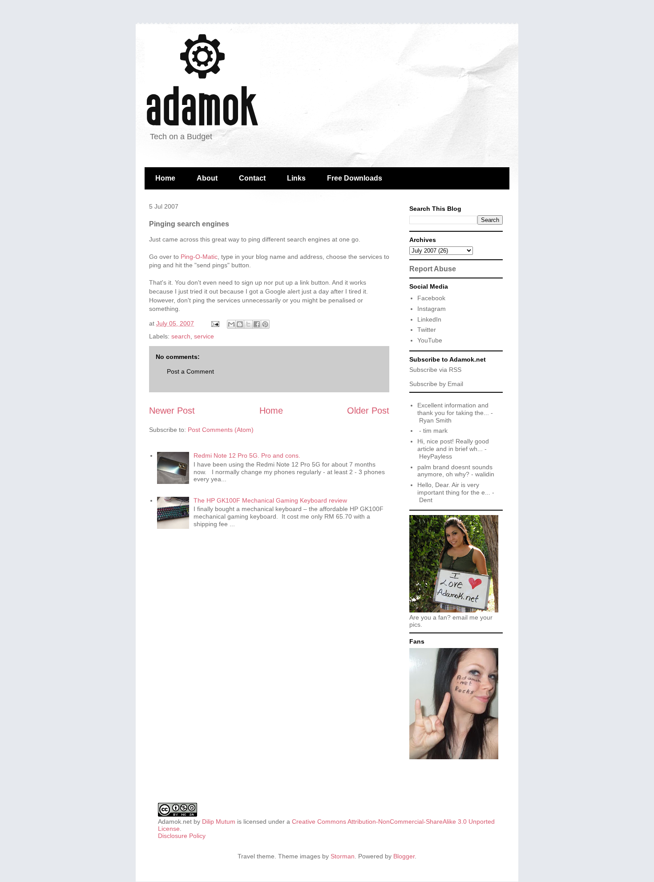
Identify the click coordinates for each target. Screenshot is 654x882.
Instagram (431, 308)
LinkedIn (429, 319)
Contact (252, 178)
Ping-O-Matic (199, 256)
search (180, 336)
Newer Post (172, 410)
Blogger (404, 856)
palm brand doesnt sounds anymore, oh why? (455, 470)
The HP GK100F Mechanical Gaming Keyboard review (270, 500)
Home (165, 178)
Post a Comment (190, 371)
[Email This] (231, 324)
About (207, 178)
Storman (343, 856)
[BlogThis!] (239, 324)
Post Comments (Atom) (221, 429)
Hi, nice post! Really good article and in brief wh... (453, 445)
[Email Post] (214, 323)
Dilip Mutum (218, 821)
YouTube (429, 340)
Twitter (426, 329)
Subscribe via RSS (435, 369)
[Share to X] (248, 324)
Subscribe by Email (436, 383)
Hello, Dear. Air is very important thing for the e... (453, 488)
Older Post (368, 410)
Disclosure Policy (182, 835)
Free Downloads (354, 178)
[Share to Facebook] (256, 324)
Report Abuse (432, 269)
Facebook (431, 298)
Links (296, 178)
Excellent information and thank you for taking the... (453, 409)
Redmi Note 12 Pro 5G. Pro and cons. (247, 455)
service (204, 336)
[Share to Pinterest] (265, 324)
